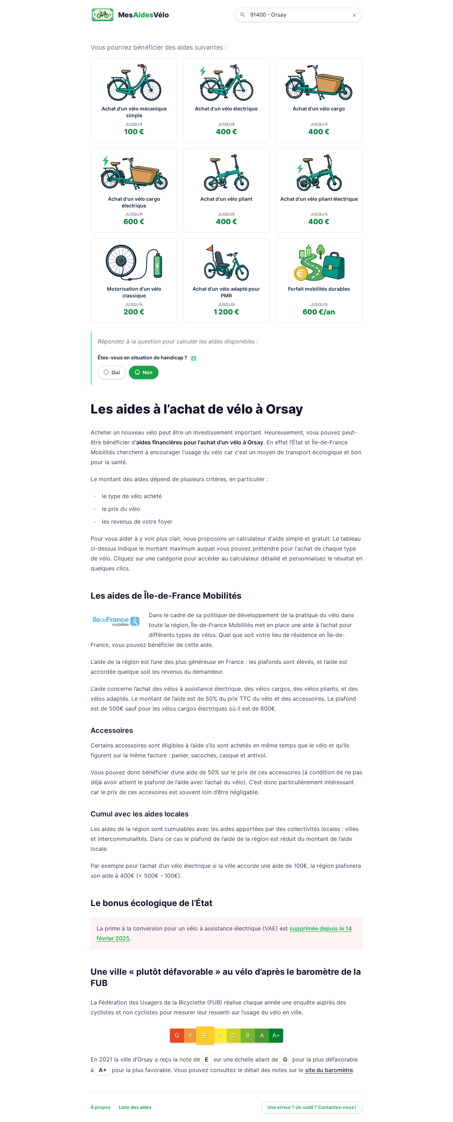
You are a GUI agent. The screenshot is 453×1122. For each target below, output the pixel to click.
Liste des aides (135, 1107)
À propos (100, 1107)
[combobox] (304, 15)
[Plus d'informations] (193, 357)
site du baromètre (329, 1069)
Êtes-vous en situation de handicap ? (142, 357)
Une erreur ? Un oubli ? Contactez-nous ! (311, 1107)
